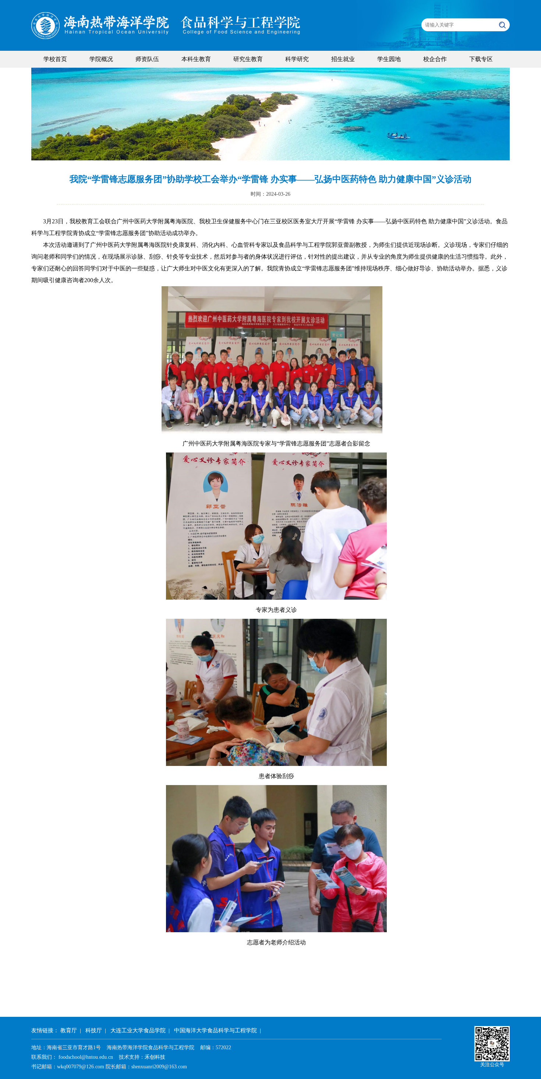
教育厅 (68, 1030)
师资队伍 (147, 59)
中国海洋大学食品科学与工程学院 (215, 1030)
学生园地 (389, 59)
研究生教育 (248, 59)
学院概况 (101, 59)
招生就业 (343, 59)
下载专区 (481, 59)
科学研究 (297, 59)
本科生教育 (196, 59)
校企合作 (435, 59)
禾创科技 (155, 1057)
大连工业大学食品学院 (138, 1030)
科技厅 (93, 1030)
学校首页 (55, 59)
